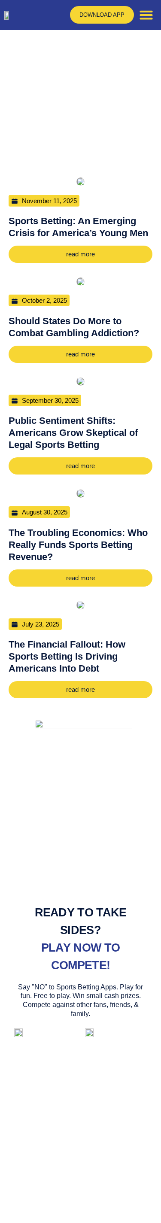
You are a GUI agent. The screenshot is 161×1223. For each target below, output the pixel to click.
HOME (57, 1077)
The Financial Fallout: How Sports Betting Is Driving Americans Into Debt (67, 656)
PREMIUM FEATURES (80, 1097)
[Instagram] (80, 1190)
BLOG (114, 1117)
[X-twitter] (104, 1190)
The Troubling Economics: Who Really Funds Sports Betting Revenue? (78, 544)
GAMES (102, 1077)
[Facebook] (57, 1190)
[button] (146, 15)
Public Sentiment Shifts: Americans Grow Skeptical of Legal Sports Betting (73, 432)
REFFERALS (60, 1117)
